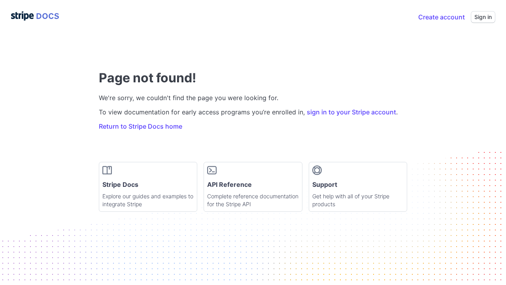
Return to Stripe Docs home (140, 126)
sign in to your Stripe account (351, 112)
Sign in (483, 16)
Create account (441, 17)
